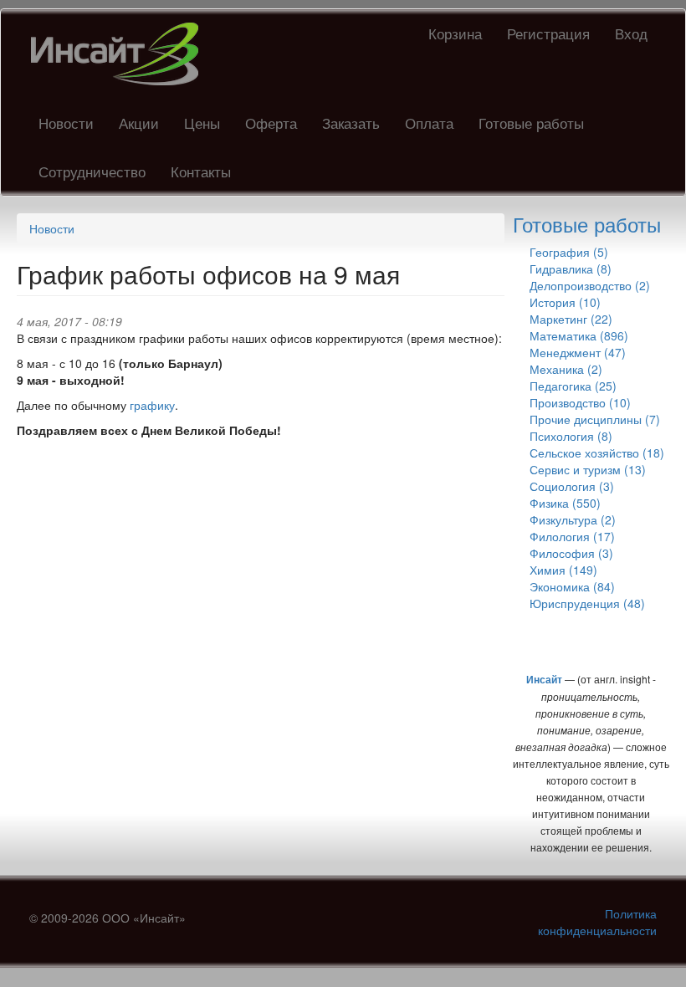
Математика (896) (579, 335)
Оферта (271, 122)
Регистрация (548, 33)
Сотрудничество (92, 171)
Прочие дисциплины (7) (595, 419)
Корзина (455, 33)
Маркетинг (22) (571, 318)
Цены (202, 122)
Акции (139, 122)
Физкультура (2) (573, 519)
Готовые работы (531, 122)
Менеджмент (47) (578, 352)
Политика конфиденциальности (597, 921)
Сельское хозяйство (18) (597, 452)
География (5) (569, 251)
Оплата (429, 122)
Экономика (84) (572, 586)
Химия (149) (563, 569)
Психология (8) (571, 435)
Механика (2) (566, 369)
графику (152, 404)
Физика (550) (565, 502)
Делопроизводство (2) (590, 285)
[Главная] (120, 54)
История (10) (565, 302)
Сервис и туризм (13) (588, 469)
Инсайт (544, 679)
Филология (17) (572, 536)
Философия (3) (571, 553)
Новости (66, 122)
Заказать (351, 122)
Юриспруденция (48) (587, 603)
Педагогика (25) (573, 385)
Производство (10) (580, 402)
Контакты (201, 171)
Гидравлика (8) (571, 268)
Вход (631, 33)
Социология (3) (572, 486)
